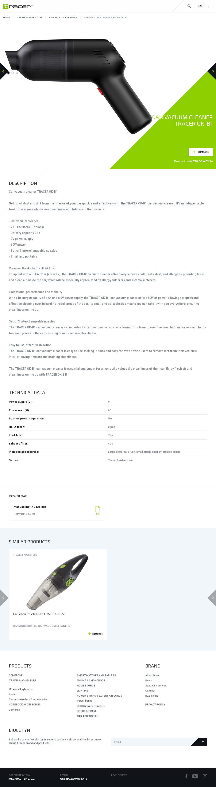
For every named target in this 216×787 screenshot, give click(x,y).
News (148, 680)
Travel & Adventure (29, 17)
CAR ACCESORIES (87, 716)
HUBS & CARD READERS (91, 706)
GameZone (16, 675)
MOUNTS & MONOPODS (91, 680)
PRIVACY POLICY (155, 704)
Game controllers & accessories (28, 699)
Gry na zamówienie (73, 778)
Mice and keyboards (21, 689)
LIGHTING (82, 690)
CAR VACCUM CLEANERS (63, 17)
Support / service (155, 685)
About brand (152, 675)
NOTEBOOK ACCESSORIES (25, 704)
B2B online (151, 695)
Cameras (14, 709)
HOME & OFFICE (86, 685)
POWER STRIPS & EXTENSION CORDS (99, 695)
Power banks (84, 700)
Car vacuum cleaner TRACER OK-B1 (105, 17)
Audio (12, 694)
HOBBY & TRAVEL (87, 711)
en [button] (200, 6)
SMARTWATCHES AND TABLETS (96, 675)
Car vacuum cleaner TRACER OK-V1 (39, 614)
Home (6, 17)
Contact (150, 690)
